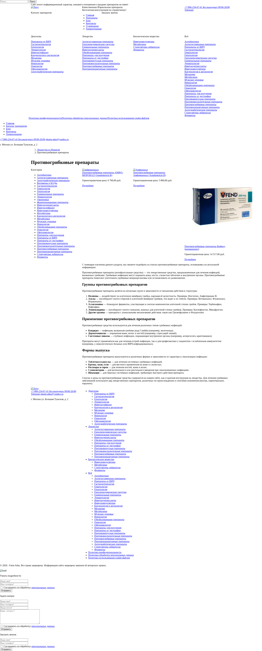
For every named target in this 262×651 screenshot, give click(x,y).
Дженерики (43, 199)
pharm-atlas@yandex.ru (57, 139)
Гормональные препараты (95, 47)
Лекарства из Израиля (48, 149)
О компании (92, 26)
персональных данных (43, 587)
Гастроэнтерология (41, 44)
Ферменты (138, 49)
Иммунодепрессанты (93, 49)
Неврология (37, 63)
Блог (88, 20)
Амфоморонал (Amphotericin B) (149, 175)
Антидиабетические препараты (47, 71)
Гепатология (37, 47)
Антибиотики (192, 41)
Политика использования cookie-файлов (128, 118)
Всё (90, 473)
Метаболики (139, 44)
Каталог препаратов (16, 126)
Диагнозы (93, 391)
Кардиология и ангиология (45, 55)
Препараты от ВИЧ (41, 41)
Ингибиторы (43, 213)
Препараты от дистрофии (95, 58)
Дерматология (38, 49)
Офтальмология (39, 69)
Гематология (191, 52)
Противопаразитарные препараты (99, 69)
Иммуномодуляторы (143, 41)
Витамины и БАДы (47, 183)
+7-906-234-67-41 (207, 7)
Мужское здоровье (40, 60)
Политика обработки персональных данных (84, 118)
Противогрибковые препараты (98, 66)
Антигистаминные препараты (97, 41)
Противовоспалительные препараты (101, 63)
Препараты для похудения (95, 55)
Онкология (36, 66)
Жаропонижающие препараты (52, 202)
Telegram (189, 10)
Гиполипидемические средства (98, 44)
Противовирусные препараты (97, 60)
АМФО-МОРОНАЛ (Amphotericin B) (102, 174)
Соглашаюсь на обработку (29, 587)
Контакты (91, 23)
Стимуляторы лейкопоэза (146, 47)
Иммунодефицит (40, 52)
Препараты (91, 18)
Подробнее (88, 185)
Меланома (36, 58)
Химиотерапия (93, 28)
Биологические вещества (101, 459)
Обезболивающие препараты (97, 52)
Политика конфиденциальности (45, 118)
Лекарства (93, 426)
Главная (90, 15)
